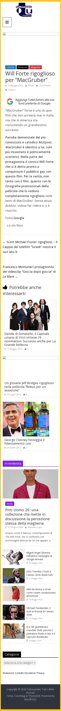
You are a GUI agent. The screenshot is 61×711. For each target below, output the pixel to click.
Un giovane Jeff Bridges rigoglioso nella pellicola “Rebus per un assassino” (29, 386)
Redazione (8, 673)
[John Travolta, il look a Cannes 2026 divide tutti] (14, 570)
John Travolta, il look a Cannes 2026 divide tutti (39, 573)
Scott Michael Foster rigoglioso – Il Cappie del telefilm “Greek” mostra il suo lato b (30, 247)
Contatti (19, 673)
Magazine (35, 67)
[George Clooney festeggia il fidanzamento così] (26, 404)
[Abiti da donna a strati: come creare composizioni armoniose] (14, 587)
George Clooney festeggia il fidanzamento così (24, 442)
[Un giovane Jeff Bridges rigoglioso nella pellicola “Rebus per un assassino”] (30, 358)
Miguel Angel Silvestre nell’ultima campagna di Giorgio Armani (39, 556)
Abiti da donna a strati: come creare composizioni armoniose (41, 592)
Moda (10, 503)
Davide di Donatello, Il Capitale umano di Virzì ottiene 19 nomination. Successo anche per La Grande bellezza (30, 339)
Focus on (22, 67)
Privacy (40, 673)
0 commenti (45, 85)
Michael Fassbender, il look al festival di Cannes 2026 (40, 611)
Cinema (10, 67)
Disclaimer (30, 673)
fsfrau (31, 85)
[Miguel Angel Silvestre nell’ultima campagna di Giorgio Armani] (14, 551)
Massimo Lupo (35, 527)
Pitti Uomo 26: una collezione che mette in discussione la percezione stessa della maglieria (27, 516)
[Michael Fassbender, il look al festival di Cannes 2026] (14, 606)
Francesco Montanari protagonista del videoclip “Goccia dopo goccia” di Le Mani (29, 272)
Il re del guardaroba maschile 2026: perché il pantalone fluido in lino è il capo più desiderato (40, 631)
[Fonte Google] (30, 101)
